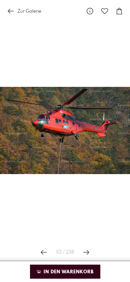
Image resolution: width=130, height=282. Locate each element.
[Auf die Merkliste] (105, 11)
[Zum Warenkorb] (119, 11)
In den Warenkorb (68, 272)
